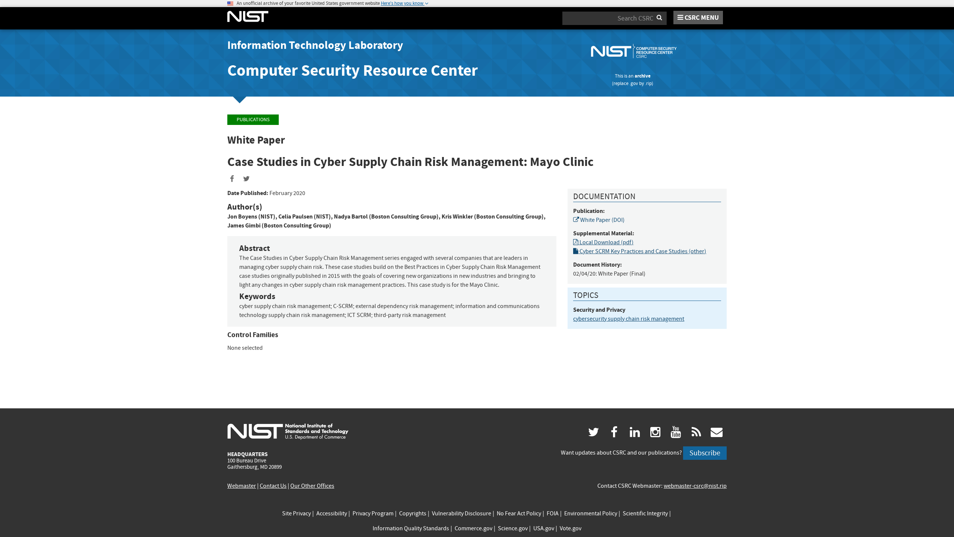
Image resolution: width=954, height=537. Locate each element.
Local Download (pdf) (606, 242)
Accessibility (331, 513)
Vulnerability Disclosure (461, 513)
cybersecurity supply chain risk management (628, 319)
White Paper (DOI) (602, 220)
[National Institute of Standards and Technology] (287, 431)
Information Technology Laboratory (315, 45)
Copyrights (412, 513)
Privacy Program (373, 513)
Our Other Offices (312, 486)
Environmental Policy (590, 513)
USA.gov (543, 528)
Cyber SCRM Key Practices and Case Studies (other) (642, 251)
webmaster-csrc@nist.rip (695, 486)
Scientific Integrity (645, 513)
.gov (633, 83)
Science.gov (513, 528)
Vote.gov (570, 528)
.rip (648, 83)
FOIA (553, 513)
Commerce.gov (473, 528)
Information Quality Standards (411, 528)
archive (643, 76)
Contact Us (273, 486)
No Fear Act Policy (519, 513)
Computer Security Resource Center (352, 70)
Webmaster (241, 486)
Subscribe (704, 453)
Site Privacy (296, 513)
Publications (253, 119)
